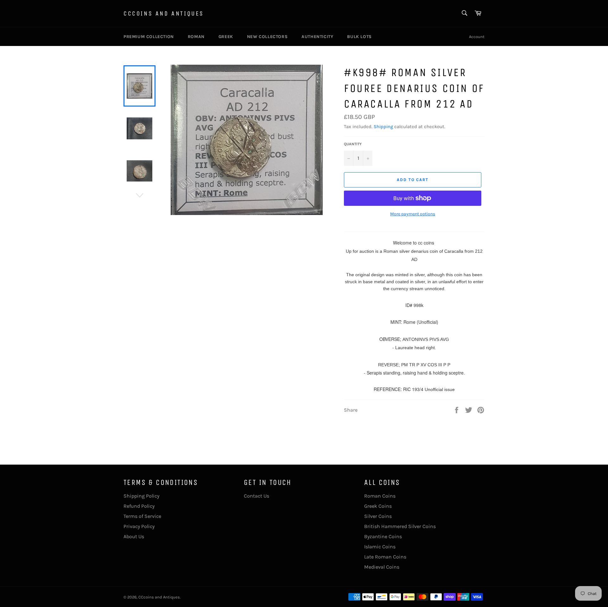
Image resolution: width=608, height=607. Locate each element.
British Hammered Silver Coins (400, 526)
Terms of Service (142, 516)
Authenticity (317, 36)
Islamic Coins (380, 547)
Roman (196, 36)
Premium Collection (149, 36)
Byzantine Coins (383, 536)
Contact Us (256, 496)
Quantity (353, 144)
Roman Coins (380, 496)
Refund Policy (139, 506)
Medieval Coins (381, 567)
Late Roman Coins (385, 557)
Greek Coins (378, 506)
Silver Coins (378, 516)
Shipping (383, 126)
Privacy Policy (139, 526)
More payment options (412, 214)
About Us (134, 536)
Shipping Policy (141, 496)
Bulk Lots (359, 36)
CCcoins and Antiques (164, 13)
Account (476, 36)
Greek (225, 36)
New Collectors (267, 36)
